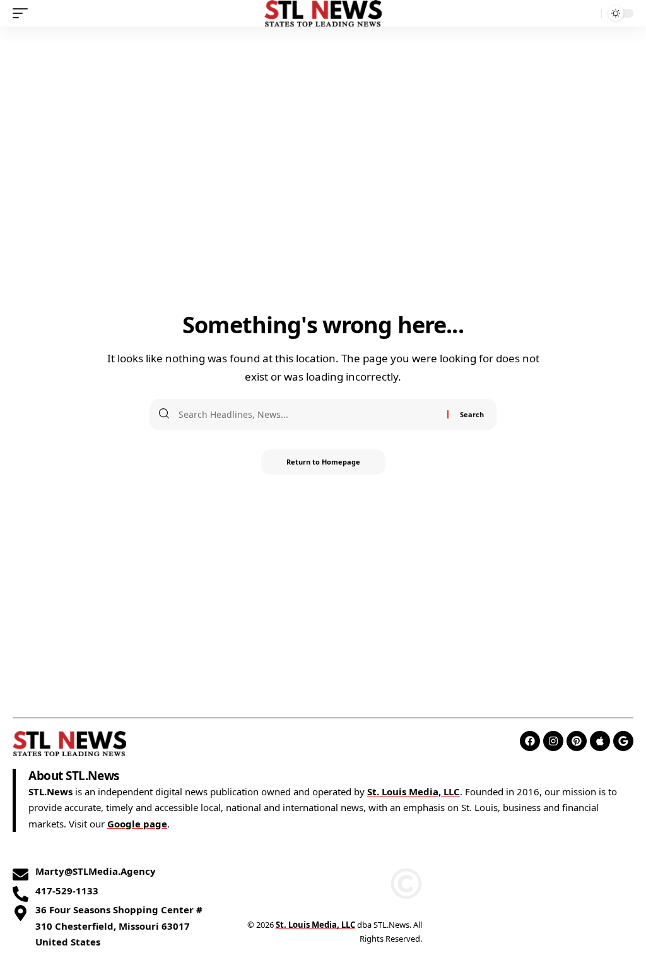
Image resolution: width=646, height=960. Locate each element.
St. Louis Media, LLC (413, 791)
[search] (588, 13)
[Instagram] (553, 741)
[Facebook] (530, 741)
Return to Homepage (323, 461)
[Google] (623, 741)
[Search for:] (308, 414)
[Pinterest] (577, 741)
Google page (137, 823)
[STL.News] (323, 13)
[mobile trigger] (23, 13)
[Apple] (600, 741)
